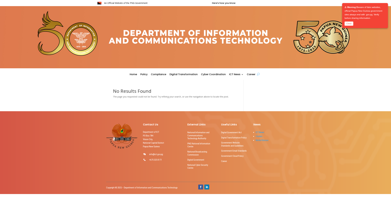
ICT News (234, 74)
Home (133, 74)
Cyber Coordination (213, 74)
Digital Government (195, 159)
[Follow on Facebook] (200, 187)
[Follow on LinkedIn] (206, 187)
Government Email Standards (234, 150)
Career (251, 74)
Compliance (158, 74)
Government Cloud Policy (232, 156)
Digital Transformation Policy (234, 137)
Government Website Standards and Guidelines (232, 144)
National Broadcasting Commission (197, 153)
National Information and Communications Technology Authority (198, 135)
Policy (144, 74)
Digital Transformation (184, 74)
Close (348, 23)
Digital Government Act (231, 132)
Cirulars (259, 136)
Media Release (262, 140)
